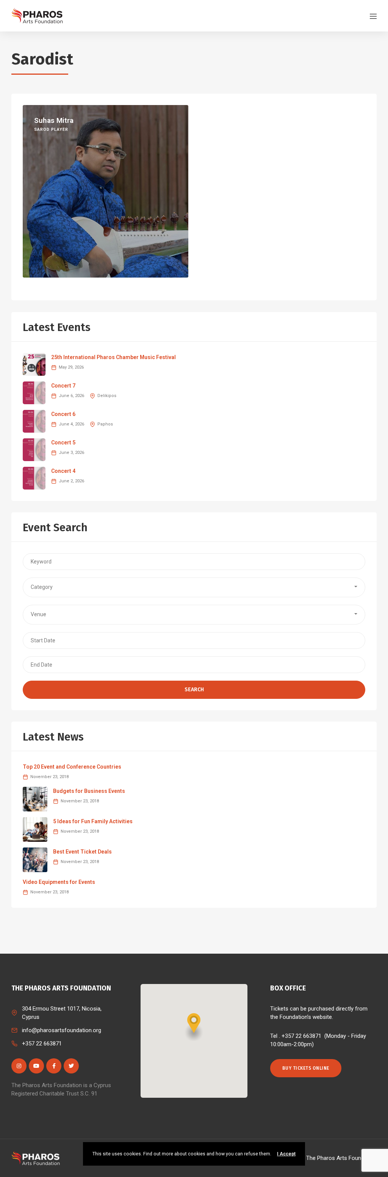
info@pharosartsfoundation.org (61, 1030)
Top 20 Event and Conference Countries (72, 767)
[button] (194, 587)
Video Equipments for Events (59, 882)
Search (194, 689)
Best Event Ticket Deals (82, 852)
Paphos (105, 424)
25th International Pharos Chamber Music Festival (113, 357)
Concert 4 (63, 471)
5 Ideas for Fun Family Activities (93, 821)
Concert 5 (63, 442)
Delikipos (106, 395)
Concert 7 (63, 386)
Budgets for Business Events (89, 791)
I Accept (286, 1154)
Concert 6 (63, 414)
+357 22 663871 (42, 1043)
